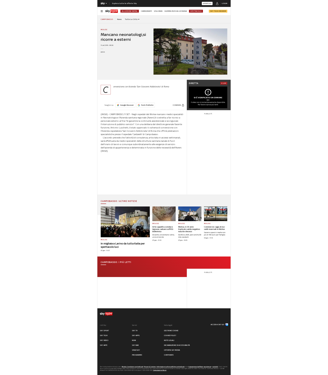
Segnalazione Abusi (160, 370)
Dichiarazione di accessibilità (177, 345)
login (224, 3)
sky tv (134, 331)
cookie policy (170, 335)
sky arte (103, 345)
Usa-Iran (158, 11)
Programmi (137, 355)
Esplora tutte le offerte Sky (124, 3)
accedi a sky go (217, 324)
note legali (169, 340)
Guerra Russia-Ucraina (176, 11)
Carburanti (146, 11)
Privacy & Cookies (150, 367)
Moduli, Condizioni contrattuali (132, 367)
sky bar (135, 345)
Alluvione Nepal (130, 11)
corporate (169, 355)
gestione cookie (171, 331)
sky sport (104, 331)
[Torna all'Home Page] (111, 11)
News (119, 19)
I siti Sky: (103, 325)
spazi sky (136, 350)
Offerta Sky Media (172, 350)
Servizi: (134, 325)
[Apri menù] (102, 11)
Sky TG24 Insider (218, 11)
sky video (104, 340)
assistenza (207, 367)
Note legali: (168, 325)
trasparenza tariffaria (195, 367)
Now (134, 340)
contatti (215, 367)
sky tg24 (104, 335)
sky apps (136, 335)
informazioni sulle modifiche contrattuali (170, 367)
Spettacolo (196, 11)
